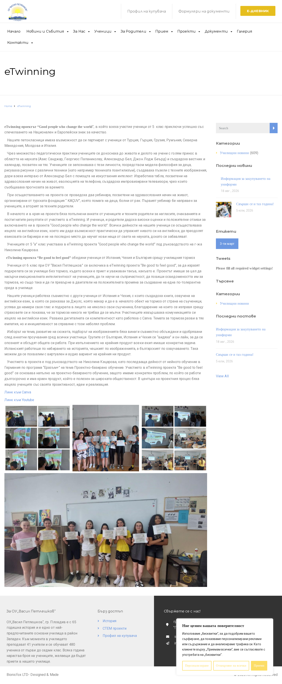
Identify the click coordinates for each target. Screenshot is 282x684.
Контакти (17, 43)
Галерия (244, 31)
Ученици (103, 31)
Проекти (186, 31)
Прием (162, 31)
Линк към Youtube (20, 400)
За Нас (79, 31)
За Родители (133, 31)
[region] (224, 646)
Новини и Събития (45, 31)
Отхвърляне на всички (231, 665)
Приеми (259, 665)
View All (222, 376)
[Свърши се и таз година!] (223, 209)
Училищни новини (234, 153)
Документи (216, 31)
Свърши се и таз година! (255, 204)
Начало (14, 31)
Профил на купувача (146, 11)
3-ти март (227, 244)
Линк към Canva (17, 392)
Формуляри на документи (204, 11)
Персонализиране (197, 665)
